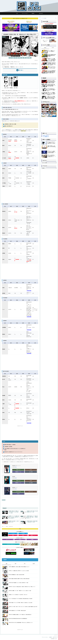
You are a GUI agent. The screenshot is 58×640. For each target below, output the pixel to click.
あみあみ (18, 493)
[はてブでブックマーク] (20, 58)
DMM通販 (32, 539)
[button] (29, 58)
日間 (6, 563)
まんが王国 (30, 482)
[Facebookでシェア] (15, 58)
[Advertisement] (20, 194)
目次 (19, 70)
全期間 (34, 563)
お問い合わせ (55, 637)
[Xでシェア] (11, 58)
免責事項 (50, 637)
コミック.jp (13, 533)
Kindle (31, 469)
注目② (53, 47)
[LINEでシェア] (24, 58)
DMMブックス (18, 469)
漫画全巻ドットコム (18, 482)
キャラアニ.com (18, 491)
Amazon (20, 539)
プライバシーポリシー (45, 637)
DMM (13, 535)
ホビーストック (31, 491)
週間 (15, 563)
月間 (24, 563)
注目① (45, 47)
